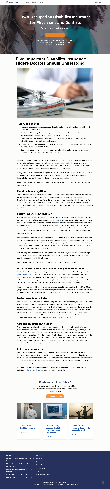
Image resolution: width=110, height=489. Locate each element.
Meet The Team (41, 461)
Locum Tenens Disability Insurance (28, 427)
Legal (37, 471)
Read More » (23, 432)
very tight (56, 220)
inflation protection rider (25, 274)
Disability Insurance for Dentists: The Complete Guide (17, 465)
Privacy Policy (40, 468)
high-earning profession (62, 163)
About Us (39, 458)
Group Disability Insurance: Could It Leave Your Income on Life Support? (54, 429)
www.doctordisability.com (32, 370)
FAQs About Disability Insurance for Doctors (20, 478)
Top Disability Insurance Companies (17, 475)
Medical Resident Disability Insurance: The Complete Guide (19, 470)
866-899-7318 (98, 3)
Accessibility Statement (43, 474)
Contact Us (39, 465)
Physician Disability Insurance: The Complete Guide (20, 460)
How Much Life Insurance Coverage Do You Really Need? (81, 428)
